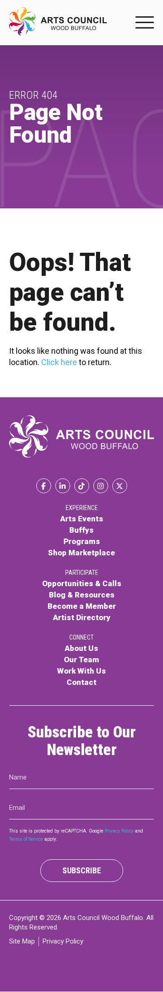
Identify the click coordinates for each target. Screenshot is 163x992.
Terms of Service (26, 839)
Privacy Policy (119, 830)
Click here (59, 362)
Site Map (22, 942)
